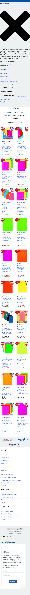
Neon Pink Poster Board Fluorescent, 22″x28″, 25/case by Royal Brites (6, 269)
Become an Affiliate (6, 483)
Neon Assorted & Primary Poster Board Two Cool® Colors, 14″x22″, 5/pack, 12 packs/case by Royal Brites (7, 332)
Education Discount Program (8, 477)
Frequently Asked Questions (8, 500)
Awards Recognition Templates (9, 494)
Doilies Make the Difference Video (10, 516)
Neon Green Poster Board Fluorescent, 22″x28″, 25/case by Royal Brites (6, 238)
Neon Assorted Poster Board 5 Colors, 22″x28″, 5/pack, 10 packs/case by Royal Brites (22, 179)
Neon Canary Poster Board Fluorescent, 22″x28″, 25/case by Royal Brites (21, 361)
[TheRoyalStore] (15, 108)
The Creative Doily (6, 514)
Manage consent (7, 536)
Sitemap (3, 519)
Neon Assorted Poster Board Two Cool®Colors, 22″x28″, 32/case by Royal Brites (7, 209)
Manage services (4, 79)
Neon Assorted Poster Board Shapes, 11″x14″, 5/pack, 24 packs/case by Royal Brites (22, 331)
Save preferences (7, 95)
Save (4, 128)
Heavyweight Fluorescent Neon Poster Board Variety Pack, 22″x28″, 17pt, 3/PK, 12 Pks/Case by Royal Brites (7, 148)
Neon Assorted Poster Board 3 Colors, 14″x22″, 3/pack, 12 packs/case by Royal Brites (7, 179)
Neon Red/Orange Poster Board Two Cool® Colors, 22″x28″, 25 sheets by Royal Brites (7, 301)
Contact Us (4, 485)
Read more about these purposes (8, 84)
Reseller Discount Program (8, 474)
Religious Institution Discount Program (11, 480)
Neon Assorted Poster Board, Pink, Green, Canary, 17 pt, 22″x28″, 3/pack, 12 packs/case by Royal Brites (22, 209)
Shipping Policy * (5, 454)
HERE (19, 1)
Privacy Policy (3, 102)
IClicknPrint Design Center (8, 497)
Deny (12, 88)
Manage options (4, 76)
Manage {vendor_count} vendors (8, 81)
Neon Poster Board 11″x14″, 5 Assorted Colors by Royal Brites (22, 392)
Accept (4, 88)
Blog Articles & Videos (7, 511)
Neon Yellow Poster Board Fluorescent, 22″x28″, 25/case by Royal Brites (21, 300)
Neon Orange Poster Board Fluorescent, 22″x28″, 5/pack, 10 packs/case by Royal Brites (7, 393)
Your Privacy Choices (5, 99)
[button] (15, 26)
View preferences (7, 92)
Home (5, 115)
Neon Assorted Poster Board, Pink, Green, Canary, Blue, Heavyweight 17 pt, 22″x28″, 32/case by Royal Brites (7, 363)
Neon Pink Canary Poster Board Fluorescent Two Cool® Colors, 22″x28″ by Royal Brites (22, 423)
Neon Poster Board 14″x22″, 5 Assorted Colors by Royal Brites (7, 422)
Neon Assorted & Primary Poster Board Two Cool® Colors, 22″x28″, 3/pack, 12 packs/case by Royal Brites (22, 148)
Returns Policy (5, 457)
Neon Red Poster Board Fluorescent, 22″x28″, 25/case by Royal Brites (21, 269)
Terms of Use (4, 463)
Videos (3, 502)
